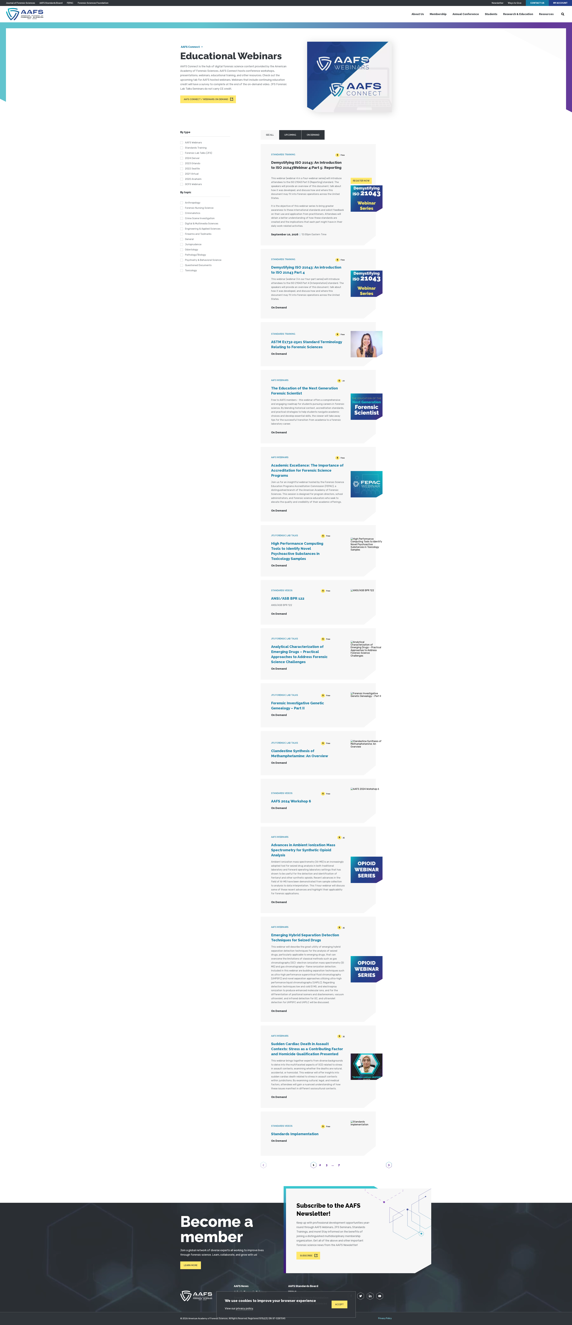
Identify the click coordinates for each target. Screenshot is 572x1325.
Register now (361, 181)
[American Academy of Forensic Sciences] (24, 14)
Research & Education (518, 14)
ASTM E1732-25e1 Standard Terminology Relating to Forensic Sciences (306, 344)
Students (491, 14)
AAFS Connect (190, 46)
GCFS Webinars (193, 184)
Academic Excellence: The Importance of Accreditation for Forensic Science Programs (307, 470)
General (189, 239)
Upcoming (290, 135)
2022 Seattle (192, 168)
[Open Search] (562, 14)
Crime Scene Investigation (200, 218)
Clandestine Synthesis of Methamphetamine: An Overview (299, 753)
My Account (560, 3)
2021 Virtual (192, 173)
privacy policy (244, 1308)
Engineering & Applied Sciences (202, 228)
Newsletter (497, 3)
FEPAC (70, 3)
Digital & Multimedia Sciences (201, 223)
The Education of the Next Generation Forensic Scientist (304, 390)
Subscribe (306, 1255)
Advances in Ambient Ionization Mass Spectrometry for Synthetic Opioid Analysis (303, 850)
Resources (546, 14)
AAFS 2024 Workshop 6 (291, 801)
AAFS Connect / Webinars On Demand (206, 99)
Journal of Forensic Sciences (20, 3)
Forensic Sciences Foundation (93, 3)
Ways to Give (514, 3)
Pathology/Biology (195, 254)
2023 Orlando (192, 163)
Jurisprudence (193, 244)
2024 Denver (192, 158)
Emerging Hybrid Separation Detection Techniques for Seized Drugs (305, 937)
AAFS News (241, 1286)
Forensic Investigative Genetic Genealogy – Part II (297, 705)
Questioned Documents (198, 265)
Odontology (191, 249)
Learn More (190, 1265)
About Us (418, 14)
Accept (339, 1304)
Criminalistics (192, 213)
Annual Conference (466, 14)
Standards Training (196, 147)
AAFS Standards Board (50, 3)
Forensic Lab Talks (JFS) (198, 153)
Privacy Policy (385, 1318)
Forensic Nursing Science (199, 207)
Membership (438, 14)
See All (270, 135)
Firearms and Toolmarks (198, 234)
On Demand (313, 135)
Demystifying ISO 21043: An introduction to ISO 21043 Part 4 (306, 270)
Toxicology (191, 270)
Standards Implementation (294, 1134)
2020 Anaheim (193, 179)
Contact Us (537, 3)
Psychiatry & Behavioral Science (203, 260)
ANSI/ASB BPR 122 (287, 598)
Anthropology (192, 202)
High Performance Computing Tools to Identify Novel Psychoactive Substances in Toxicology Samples (297, 551)
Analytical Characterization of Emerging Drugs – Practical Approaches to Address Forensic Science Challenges (299, 654)
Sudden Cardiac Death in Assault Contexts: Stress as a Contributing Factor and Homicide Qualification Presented (307, 1049)
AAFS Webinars (193, 142)
